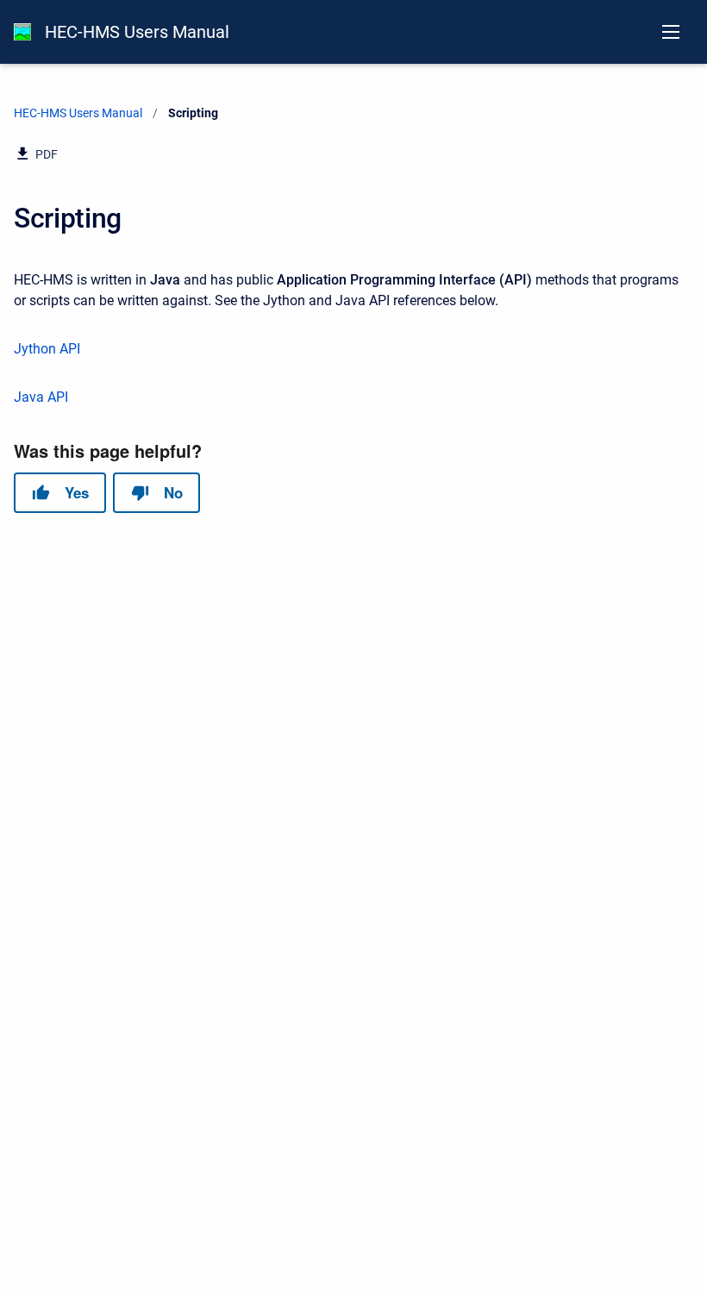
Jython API (47, 349)
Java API (41, 397)
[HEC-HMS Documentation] (22, 32)
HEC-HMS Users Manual (137, 32)
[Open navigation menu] (670, 32)
